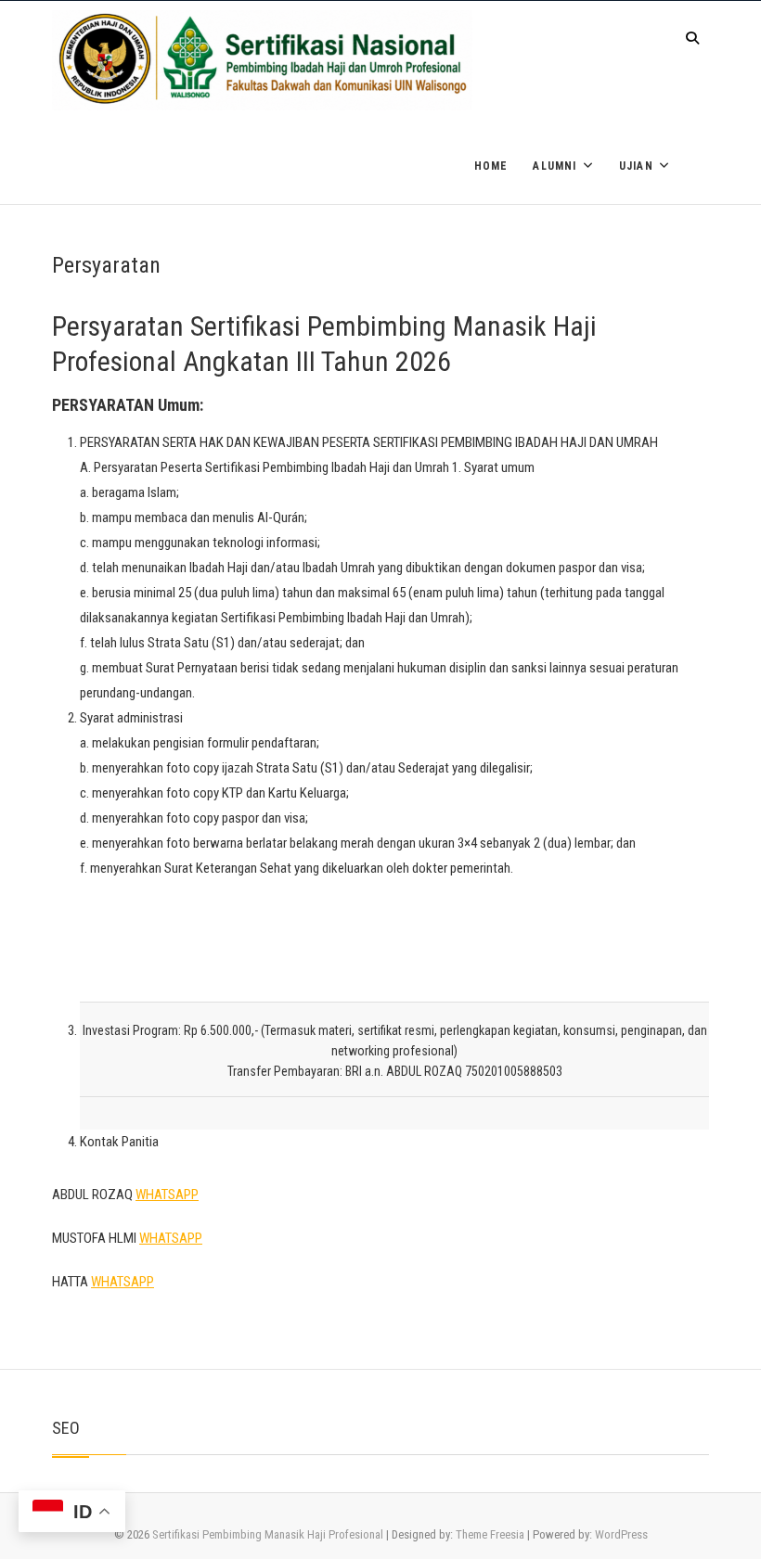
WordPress (621, 1534)
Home (491, 166)
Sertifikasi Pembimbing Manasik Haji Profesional (267, 1534)
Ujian (636, 166)
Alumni (554, 166)
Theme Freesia (490, 1534)
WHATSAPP (167, 1194)
